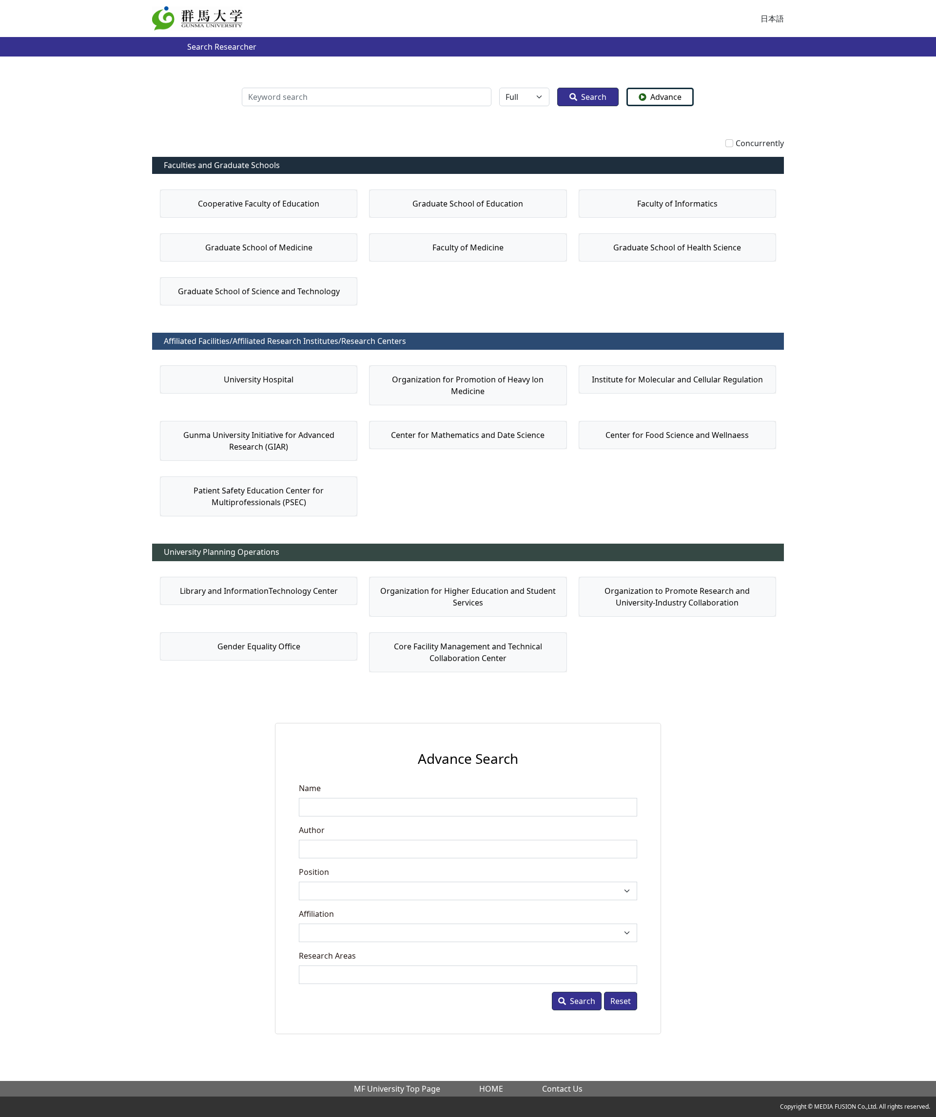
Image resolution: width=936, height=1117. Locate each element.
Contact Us (562, 1088)
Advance (666, 97)
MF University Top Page (397, 1088)
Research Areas (327, 955)
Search (593, 97)
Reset (620, 1001)
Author (312, 830)
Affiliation (316, 914)
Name (310, 788)
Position (314, 872)
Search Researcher (221, 46)
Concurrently (760, 143)
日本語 (772, 18)
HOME (491, 1088)
